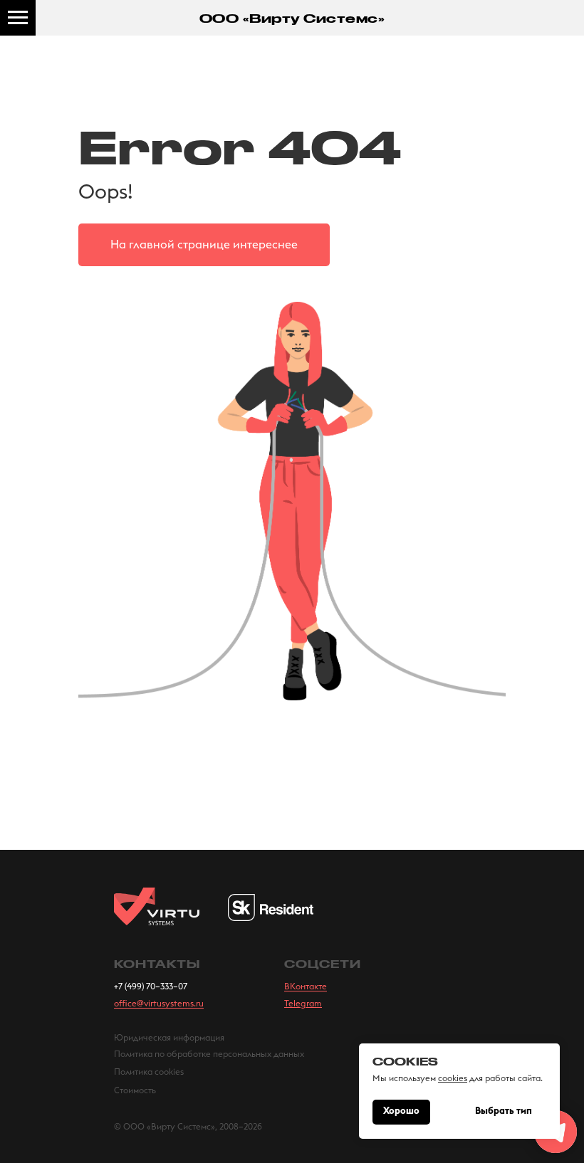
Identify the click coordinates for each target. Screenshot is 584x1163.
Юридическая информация (169, 1037)
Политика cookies (149, 1072)
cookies (452, 1078)
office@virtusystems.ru (159, 1003)
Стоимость (135, 1090)
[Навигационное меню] (18, 18)
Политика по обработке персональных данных (209, 1054)
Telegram (303, 1003)
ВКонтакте (305, 986)
